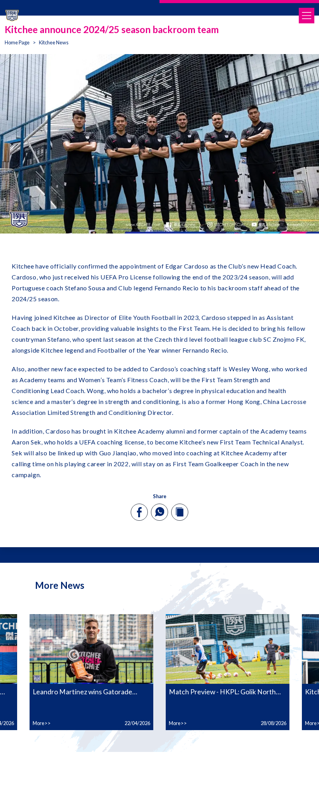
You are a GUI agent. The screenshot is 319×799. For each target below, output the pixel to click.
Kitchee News (53, 42)
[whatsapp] (159, 511)
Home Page (17, 42)
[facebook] (139, 512)
